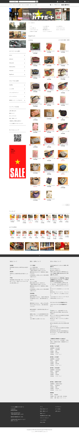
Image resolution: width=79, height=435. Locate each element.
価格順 (64, 39)
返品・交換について (13, 118)
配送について (11, 113)
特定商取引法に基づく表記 (45, 415)
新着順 (68, 39)
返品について (42, 413)
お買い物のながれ (12, 110)
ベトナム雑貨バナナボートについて (16, 123)
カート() (67, 1)
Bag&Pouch (33, 22)
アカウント (60, 1)
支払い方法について (44, 408)
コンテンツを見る (34, 4)
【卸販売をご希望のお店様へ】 (15, 120)
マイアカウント (58, 406)
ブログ (52, 4)
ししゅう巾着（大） (46, 26)
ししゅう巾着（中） (59, 26)
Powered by (33, 431)
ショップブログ (43, 420)
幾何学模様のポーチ (46, 29)
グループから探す (26, 4)
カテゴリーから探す (17, 4)
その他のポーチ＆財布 (33, 31)
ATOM (44, 422)
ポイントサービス (12, 115)
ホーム (11, 4)
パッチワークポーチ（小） (34, 29)
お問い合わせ (58, 4)
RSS (41, 422)
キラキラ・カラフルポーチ (60, 29)
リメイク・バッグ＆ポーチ (47, 31)
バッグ (31, 26)
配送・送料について (44, 411)
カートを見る (57, 408)
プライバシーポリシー (44, 417)
